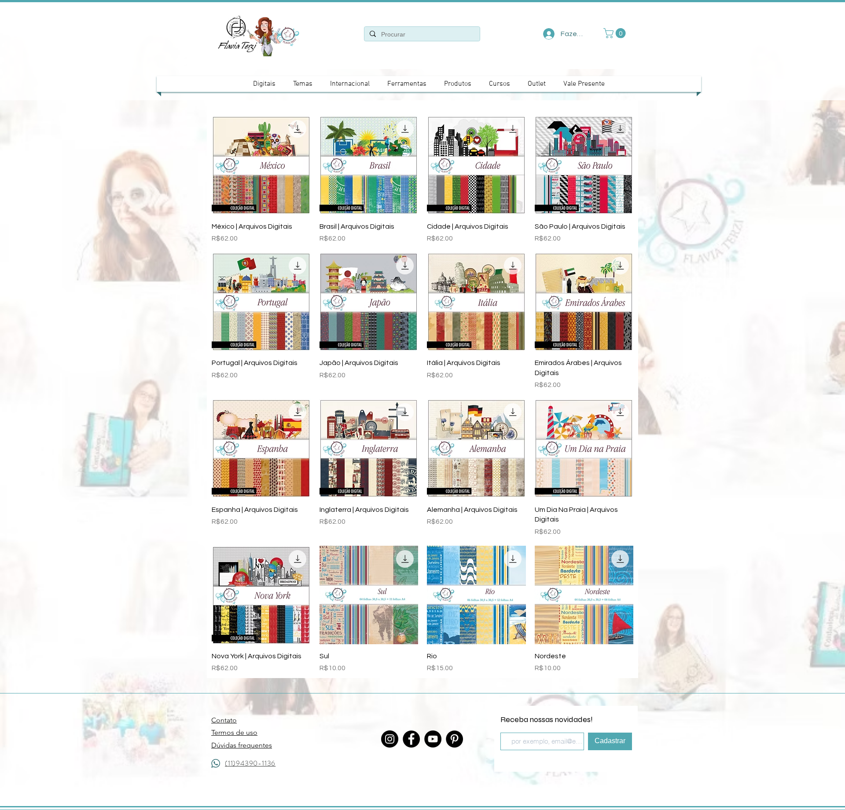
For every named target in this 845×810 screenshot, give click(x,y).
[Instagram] (389, 739)
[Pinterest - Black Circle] (454, 739)
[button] (615, 33)
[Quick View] (261, 165)
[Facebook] (411, 739)
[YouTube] (432, 739)
